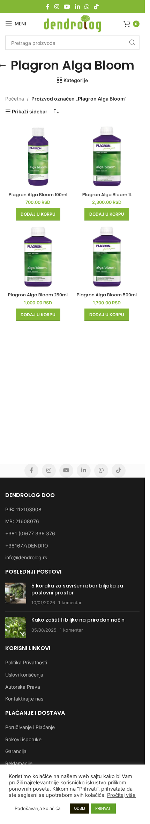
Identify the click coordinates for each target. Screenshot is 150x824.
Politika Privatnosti (26, 662)
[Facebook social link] (48, 6)
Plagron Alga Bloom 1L (107, 195)
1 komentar (70, 602)
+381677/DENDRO (26, 546)
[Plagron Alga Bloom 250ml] (38, 256)
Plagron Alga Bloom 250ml (38, 295)
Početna (14, 99)
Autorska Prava (22, 687)
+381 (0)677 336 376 (30, 533)
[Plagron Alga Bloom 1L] (107, 156)
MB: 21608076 (22, 521)
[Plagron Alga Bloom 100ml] (38, 156)
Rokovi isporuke (23, 739)
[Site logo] (72, 23)
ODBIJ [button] (79, 808)
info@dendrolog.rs (26, 557)
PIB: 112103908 (23, 509)
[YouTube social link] (67, 6)
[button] (38, 214)
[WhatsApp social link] (86, 6)
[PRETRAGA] (132, 42)
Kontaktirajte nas (24, 699)
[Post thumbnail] (15, 594)
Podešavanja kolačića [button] (37, 808)
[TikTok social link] (96, 6)
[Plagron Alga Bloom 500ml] (107, 256)
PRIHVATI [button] (103, 808)
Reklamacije (18, 763)
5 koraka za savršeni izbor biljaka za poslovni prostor (77, 589)
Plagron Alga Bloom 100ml (38, 195)
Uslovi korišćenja (24, 675)
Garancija (16, 751)
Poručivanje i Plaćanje (30, 727)
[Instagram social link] (56, 6)
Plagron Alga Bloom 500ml (107, 295)
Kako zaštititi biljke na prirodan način (78, 619)
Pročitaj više (121, 795)
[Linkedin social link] (77, 6)
